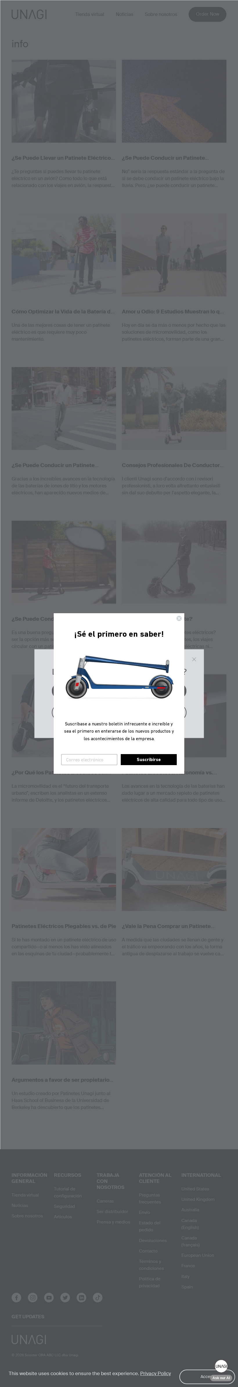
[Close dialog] (179, 618)
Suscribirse (149, 759)
